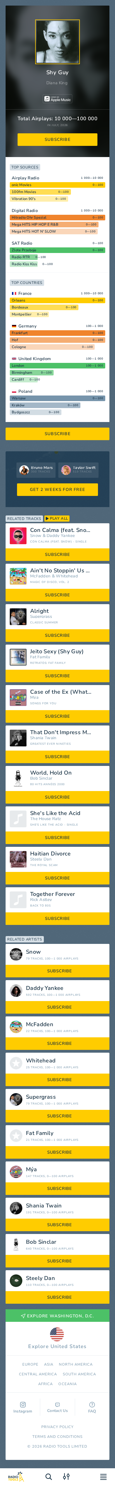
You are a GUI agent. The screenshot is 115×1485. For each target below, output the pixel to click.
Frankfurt (20, 333)
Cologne (19, 346)
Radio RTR (21, 257)
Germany (27, 326)
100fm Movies (24, 191)
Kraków (18, 405)
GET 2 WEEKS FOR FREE (57, 489)
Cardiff (18, 379)
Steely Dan (41, 859)
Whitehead (67, 576)
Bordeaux (20, 307)
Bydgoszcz (21, 412)
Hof (15, 340)
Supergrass (41, 616)
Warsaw (19, 398)
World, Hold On (51, 773)
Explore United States (57, 1346)
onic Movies (21, 184)
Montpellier (22, 314)
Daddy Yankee (61, 535)
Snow (35, 535)
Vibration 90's (24, 198)
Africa (45, 1384)
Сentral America (38, 1374)
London (18, 365)
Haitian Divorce (50, 854)
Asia (48, 1364)
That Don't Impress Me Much (67, 732)
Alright (39, 611)
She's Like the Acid (55, 813)
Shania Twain (43, 737)
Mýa (34, 697)
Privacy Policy (57, 1426)
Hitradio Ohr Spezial (29, 217)
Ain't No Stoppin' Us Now (64, 570)
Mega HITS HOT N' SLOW (34, 231)
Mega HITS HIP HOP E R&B (35, 224)
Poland (25, 391)
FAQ (92, 1411)
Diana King (57, 83)
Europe (30, 1364)
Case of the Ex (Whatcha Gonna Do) (67, 692)
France (25, 293)
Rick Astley (41, 899)
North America (76, 1364)
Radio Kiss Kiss (24, 264)
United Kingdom (34, 358)
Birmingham (22, 372)
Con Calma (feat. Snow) (61, 530)
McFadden (40, 576)
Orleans (18, 300)
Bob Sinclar (41, 778)
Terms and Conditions (57, 1436)
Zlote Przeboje (24, 250)
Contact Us (57, 1410)
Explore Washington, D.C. (60, 1316)
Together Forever (52, 894)
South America (79, 1374)
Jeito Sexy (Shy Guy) (57, 651)
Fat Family (40, 657)
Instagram (22, 1411)
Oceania (67, 1384)
